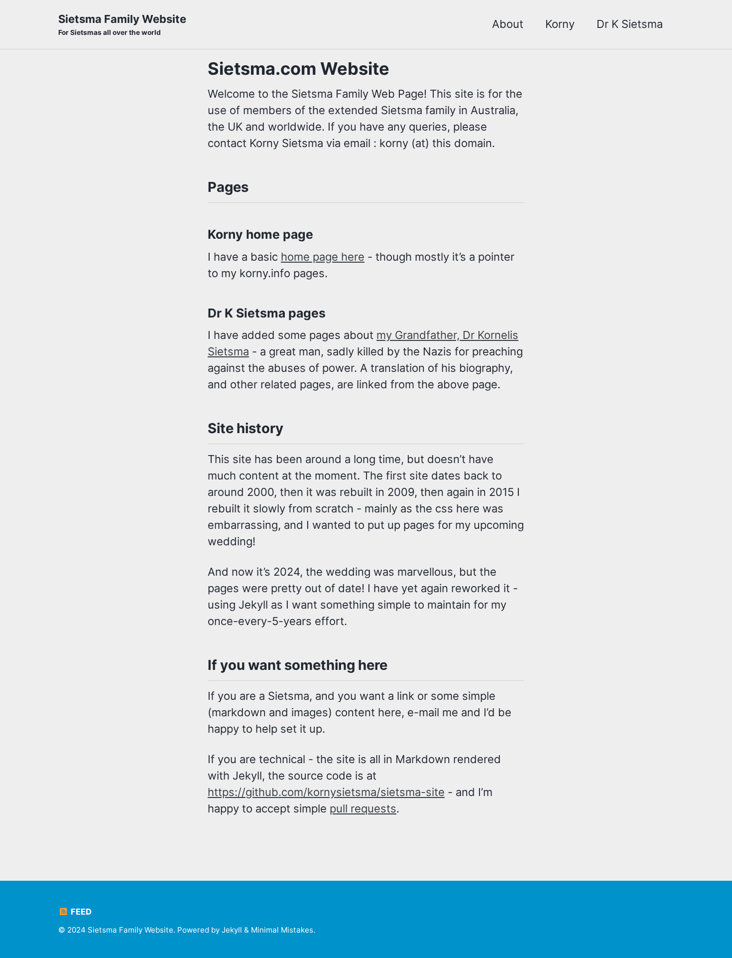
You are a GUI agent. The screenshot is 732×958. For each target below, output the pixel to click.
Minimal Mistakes (282, 930)
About (507, 23)
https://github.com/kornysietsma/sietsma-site (326, 792)
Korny (560, 23)
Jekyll (232, 930)
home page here (323, 256)
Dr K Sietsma (630, 23)
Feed (80, 912)
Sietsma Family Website (122, 24)
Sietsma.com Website (298, 68)
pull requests (363, 808)
